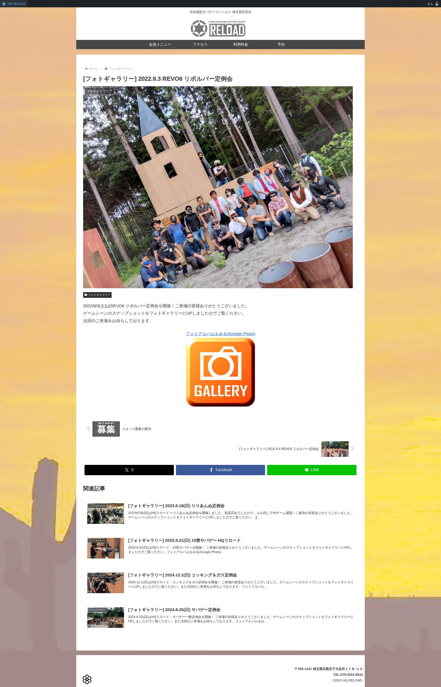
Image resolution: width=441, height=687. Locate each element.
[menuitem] (433, 3)
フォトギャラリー (99, 294)
